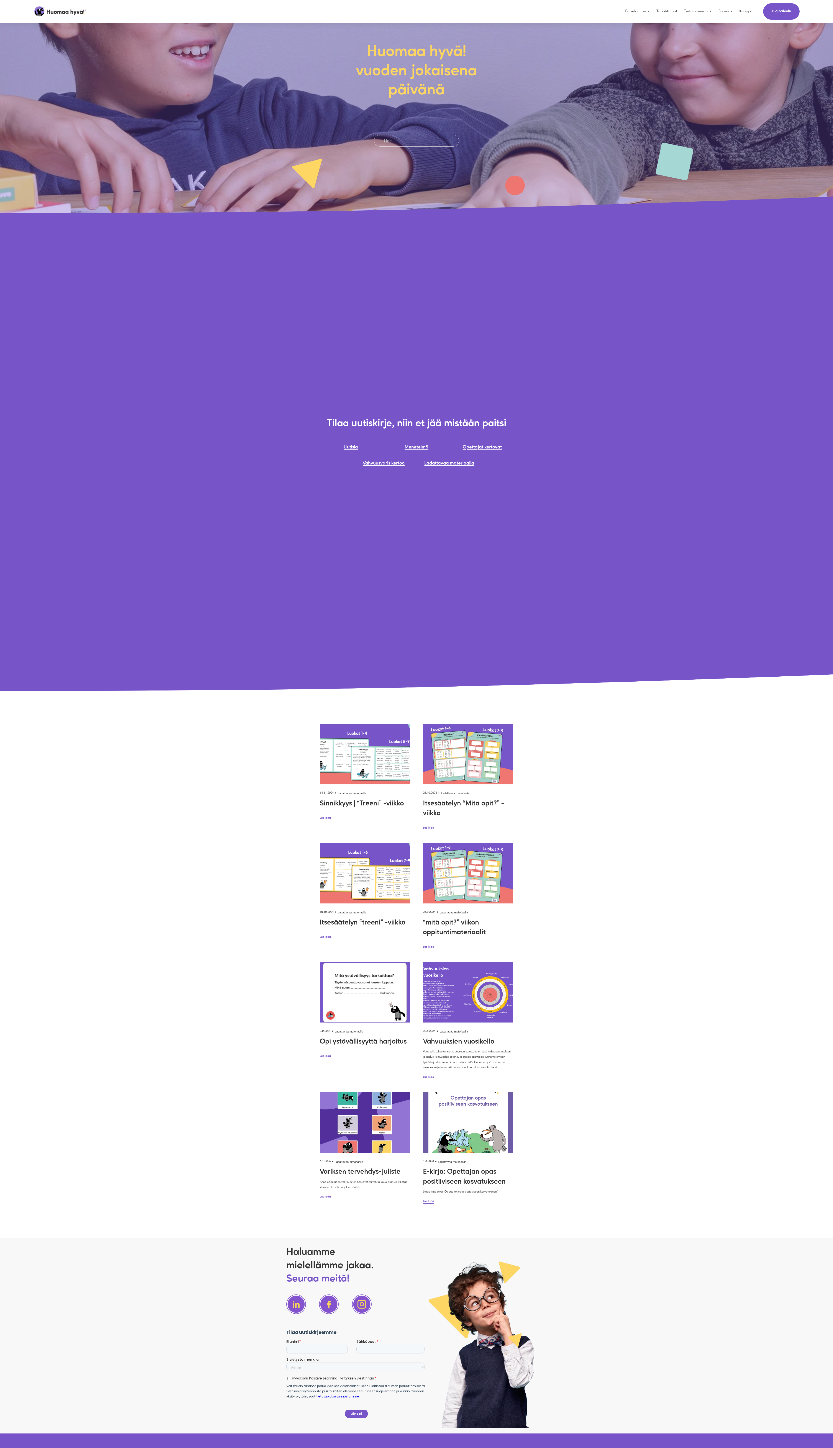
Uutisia (351, 447)
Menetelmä (416, 447)
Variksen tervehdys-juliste (360, 1171)
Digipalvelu (781, 11)
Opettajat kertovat (482, 447)
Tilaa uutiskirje (359, 423)
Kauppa (745, 11)
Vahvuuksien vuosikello (458, 1041)
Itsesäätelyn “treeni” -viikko (362, 922)
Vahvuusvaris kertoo (384, 463)
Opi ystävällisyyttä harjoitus (363, 1041)
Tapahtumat (666, 11)
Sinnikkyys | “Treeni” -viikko (362, 803)
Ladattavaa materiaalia (449, 463)
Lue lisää (325, 817)
